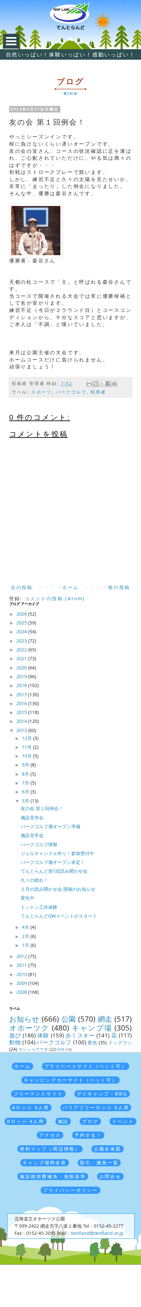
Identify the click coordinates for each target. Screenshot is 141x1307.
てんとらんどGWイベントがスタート (59, 916)
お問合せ (110, 1176)
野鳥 (61, 1049)
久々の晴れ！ (34, 880)
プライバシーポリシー (70, 1190)
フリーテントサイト (38, 1094)
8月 (26, 774)
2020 (22, 667)
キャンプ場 (92, 1028)
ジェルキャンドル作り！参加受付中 (57, 853)
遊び (15, 1035)
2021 (22, 658)
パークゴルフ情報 (39, 844)
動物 (15, 1042)
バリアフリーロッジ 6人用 (96, 1107)
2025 (22, 623)
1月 (26, 945)
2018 (22, 685)
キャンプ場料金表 (45, 1162)
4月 (26, 927)
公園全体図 (107, 1149)
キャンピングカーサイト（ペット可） (70, 1080)
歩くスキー (80, 1035)
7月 (26, 783)
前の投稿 (119, 587)
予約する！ (88, 1135)
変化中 (27, 898)
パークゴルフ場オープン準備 (50, 826)
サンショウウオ (33, 1049)
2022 (22, 649)
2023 (22, 641)
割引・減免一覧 (99, 1162)
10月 (27, 756)
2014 (22, 721)
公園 (68, 1019)
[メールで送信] (89, 383)
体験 (43, 1035)
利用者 (98, 392)
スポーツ (41, 392)
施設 (63, 1121)
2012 (22, 956)
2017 (22, 694)
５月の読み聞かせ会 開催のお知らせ (58, 889)
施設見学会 (32, 817)
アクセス (50, 1135)
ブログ (90, 1121)
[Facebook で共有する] (108, 383)
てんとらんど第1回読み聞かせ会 (54, 871)
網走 (105, 1019)
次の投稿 (22, 587)
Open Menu (11, 41)
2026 (22, 614)
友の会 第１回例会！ (42, 808)
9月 (26, 765)
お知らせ (24, 1019)
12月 (27, 738)
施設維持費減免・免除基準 (53, 1176)
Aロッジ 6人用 (30, 1107)
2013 (22, 730)
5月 (26, 801)
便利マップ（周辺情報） (50, 1149)
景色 (92, 1042)
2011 (22, 965)
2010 (22, 974)
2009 (22, 983)
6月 (26, 791)
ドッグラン (120, 1042)
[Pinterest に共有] (114, 383)
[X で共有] (102, 383)
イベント (123, 1121)
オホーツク (29, 1028)
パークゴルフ (71, 392)
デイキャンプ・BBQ (102, 1094)
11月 (27, 747)
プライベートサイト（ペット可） (85, 1066)
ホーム (70, 587)
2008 (22, 992)
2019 (22, 676)
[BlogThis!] (95, 383)
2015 (22, 712)
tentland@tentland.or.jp (97, 1233)
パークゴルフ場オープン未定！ (53, 862)
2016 (22, 703)
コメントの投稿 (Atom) (55, 598)
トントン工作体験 (39, 907)
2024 (22, 631)
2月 (26, 936)
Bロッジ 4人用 (25, 1121)
